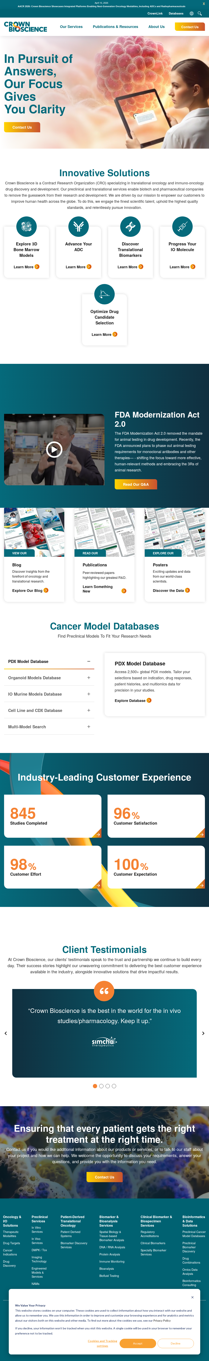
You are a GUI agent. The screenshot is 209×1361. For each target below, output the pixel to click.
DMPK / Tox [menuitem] (39, 1250)
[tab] (95, 1086)
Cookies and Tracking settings (102, 1343)
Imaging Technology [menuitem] (39, 1259)
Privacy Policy (162, 1320)
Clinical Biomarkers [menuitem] (153, 1243)
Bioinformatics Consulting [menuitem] (191, 1283)
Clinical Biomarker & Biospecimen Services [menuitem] (156, 1221)
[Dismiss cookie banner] (192, 1297)
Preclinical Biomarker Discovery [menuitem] (189, 1247)
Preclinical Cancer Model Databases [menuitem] (194, 1234)
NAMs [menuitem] (35, 1284)
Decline (175, 1343)
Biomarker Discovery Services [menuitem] (74, 1245)
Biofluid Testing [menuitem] (109, 1276)
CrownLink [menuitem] (155, 13)
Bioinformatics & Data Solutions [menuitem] (193, 1221)
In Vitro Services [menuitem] (37, 1229)
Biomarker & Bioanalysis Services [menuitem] (109, 1221)
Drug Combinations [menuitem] (191, 1260)
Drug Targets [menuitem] (11, 1243)
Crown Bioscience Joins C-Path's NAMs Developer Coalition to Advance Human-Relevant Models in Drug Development (102, 6)
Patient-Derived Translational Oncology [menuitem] (72, 1221)
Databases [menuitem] (176, 13)
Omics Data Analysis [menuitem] (190, 1271)
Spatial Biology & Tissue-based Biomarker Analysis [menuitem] (111, 1236)
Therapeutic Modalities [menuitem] (11, 1234)
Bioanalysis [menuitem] (106, 1268)
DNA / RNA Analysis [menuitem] (112, 1247)
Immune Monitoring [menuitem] (112, 1261)
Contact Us (190, 27)
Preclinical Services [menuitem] (40, 1219)
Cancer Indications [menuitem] (10, 1252)
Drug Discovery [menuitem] (9, 1263)
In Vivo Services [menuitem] (37, 1241)
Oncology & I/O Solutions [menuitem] (12, 1221)
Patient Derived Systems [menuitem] (70, 1234)
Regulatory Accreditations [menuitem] (150, 1234)
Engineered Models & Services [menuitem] (39, 1272)
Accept (137, 1343)
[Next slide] (203, 1033)
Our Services (71, 26)
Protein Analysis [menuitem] (109, 1254)
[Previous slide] (6, 1033)
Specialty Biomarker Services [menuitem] (153, 1252)
